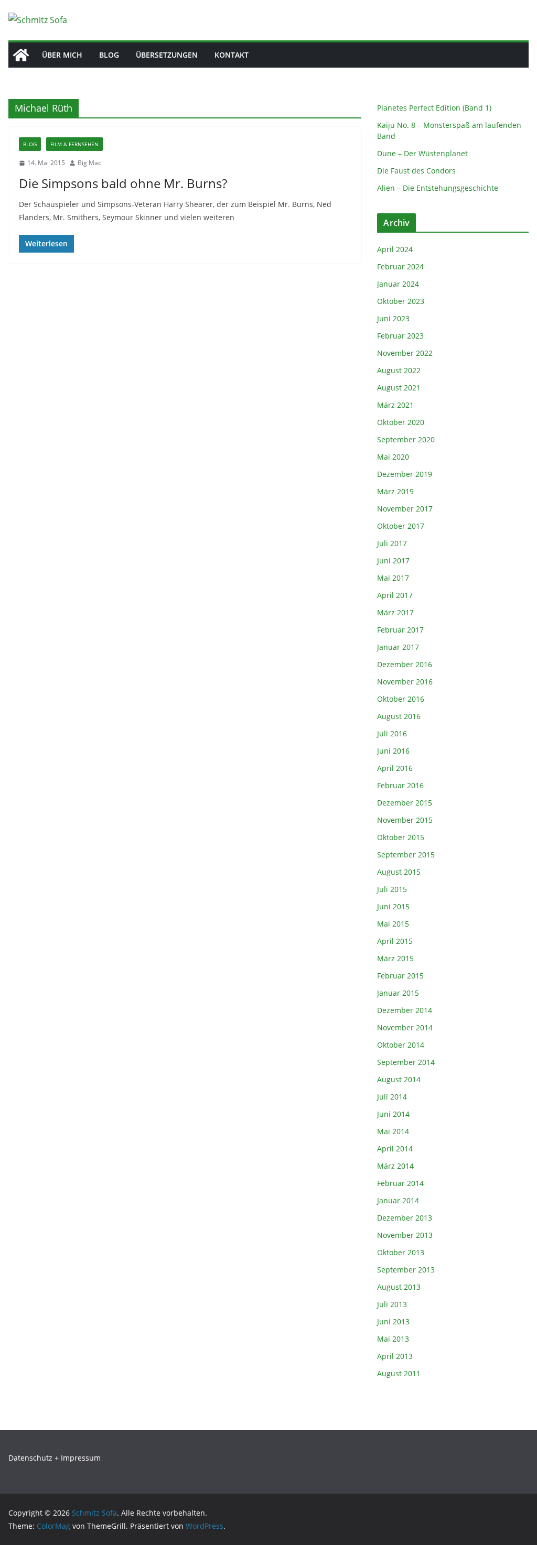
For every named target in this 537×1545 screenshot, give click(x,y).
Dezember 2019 (404, 474)
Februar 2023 (400, 336)
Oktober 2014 (400, 1045)
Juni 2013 (393, 1321)
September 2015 (406, 854)
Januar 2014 (398, 1200)
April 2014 (395, 1149)
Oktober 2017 (400, 526)
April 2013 (395, 1356)
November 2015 (405, 820)
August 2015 (399, 872)
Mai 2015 (393, 924)
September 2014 (406, 1062)
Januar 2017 (398, 647)
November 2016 (405, 682)
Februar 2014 (400, 1183)
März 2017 (395, 612)
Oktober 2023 (400, 301)
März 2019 (395, 491)
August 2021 (399, 388)
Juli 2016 (392, 733)
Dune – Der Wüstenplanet (422, 153)
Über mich (62, 55)
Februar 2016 (400, 785)
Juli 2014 (392, 1097)
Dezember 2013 (404, 1218)
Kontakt (231, 55)
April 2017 (395, 595)
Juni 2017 (393, 560)
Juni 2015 (393, 906)
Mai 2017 (393, 578)
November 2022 (405, 353)
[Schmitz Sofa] (21, 55)
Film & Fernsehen (74, 144)
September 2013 (406, 1270)
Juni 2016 (393, 751)
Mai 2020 (393, 457)
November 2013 (405, 1235)
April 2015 (395, 941)
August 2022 (399, 370)
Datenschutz (30, 1458)
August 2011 (399, 1373)
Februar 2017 (400, 630)
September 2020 (406, 439)
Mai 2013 (393, 1339)
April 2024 (395, 249)
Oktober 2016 (400, 699)
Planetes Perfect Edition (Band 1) (434, 108)
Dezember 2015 (404, 803)
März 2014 (395, 1166)
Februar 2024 (400, 266)
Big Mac (89, 162)
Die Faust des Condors (416, 171)
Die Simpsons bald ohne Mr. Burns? (123, 183)
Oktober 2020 (400, 422)
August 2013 (399, 1287)
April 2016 (395, 768)
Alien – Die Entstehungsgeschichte (437, 188)
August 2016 (399, 716)
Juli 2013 (392, 1304)
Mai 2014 (393, 1131)
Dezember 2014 (404, 1010)
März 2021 (395, 405)
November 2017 (405, 509)
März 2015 (395, 958)
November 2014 (405, 1027)
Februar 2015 (400, 976)
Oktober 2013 (400, 1252)
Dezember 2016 (404, 664)
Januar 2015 (398, 993)
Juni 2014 (393, 1114)
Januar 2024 (398, 284)
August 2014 (399, 1079)
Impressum (81, 1458)
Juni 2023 (393, 318)
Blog (109, 55)
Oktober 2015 (400, 837)
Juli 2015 (392, 889)
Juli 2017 (392, 543)
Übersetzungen (167, 55)
